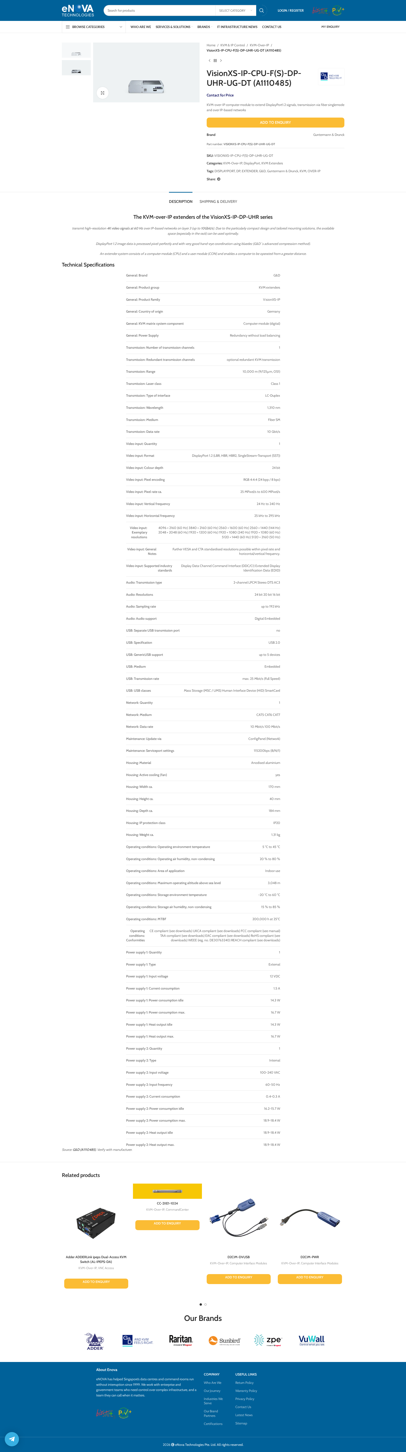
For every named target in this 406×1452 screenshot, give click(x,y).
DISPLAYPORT (224, 171)
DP (238, 171)
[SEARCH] (261, 10)
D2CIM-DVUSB (239, 1257)
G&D (262, 171)
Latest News (244, 1415)
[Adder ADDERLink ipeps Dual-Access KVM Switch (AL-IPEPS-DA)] (96, 1218)
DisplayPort (252, 163)
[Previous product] (209, 61)
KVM (303, 171)
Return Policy (244, 1383)
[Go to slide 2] (205, 1304)
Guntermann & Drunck (282, 171)
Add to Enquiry (275, 122)
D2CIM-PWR (310, 1257)
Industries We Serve (213, 1401)
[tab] (180, 199)
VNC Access (106, 1268)
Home (211, 45)
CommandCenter (177, 1209)
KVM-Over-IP (259, 45)
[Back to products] (215, 61)
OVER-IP (314, 171)
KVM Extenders (272, 163)
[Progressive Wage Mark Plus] (338, 10)
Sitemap (241, 1423)
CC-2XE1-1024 (167, 1203)
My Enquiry (330, 27)
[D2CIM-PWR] (309, 1218)
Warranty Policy (246, 1391)
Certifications (213, 1424)
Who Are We (212, 1383)
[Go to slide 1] (201, 1304)
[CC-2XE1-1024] (167, 1191)
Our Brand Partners (211, 1413)
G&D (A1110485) (84, 1149)
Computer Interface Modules (248, 1263)
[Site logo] (78, 10)
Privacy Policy (244, 1399)
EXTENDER (250, 171)
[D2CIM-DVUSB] (238, 1218)
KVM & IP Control (232, 45)
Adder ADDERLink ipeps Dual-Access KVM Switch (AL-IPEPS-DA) (96, 1259)
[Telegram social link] (219, 179)
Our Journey (212, 1391)
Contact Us (243, 1407)
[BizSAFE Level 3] (321, 10)
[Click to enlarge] (103, 93)
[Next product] (221, 61)
